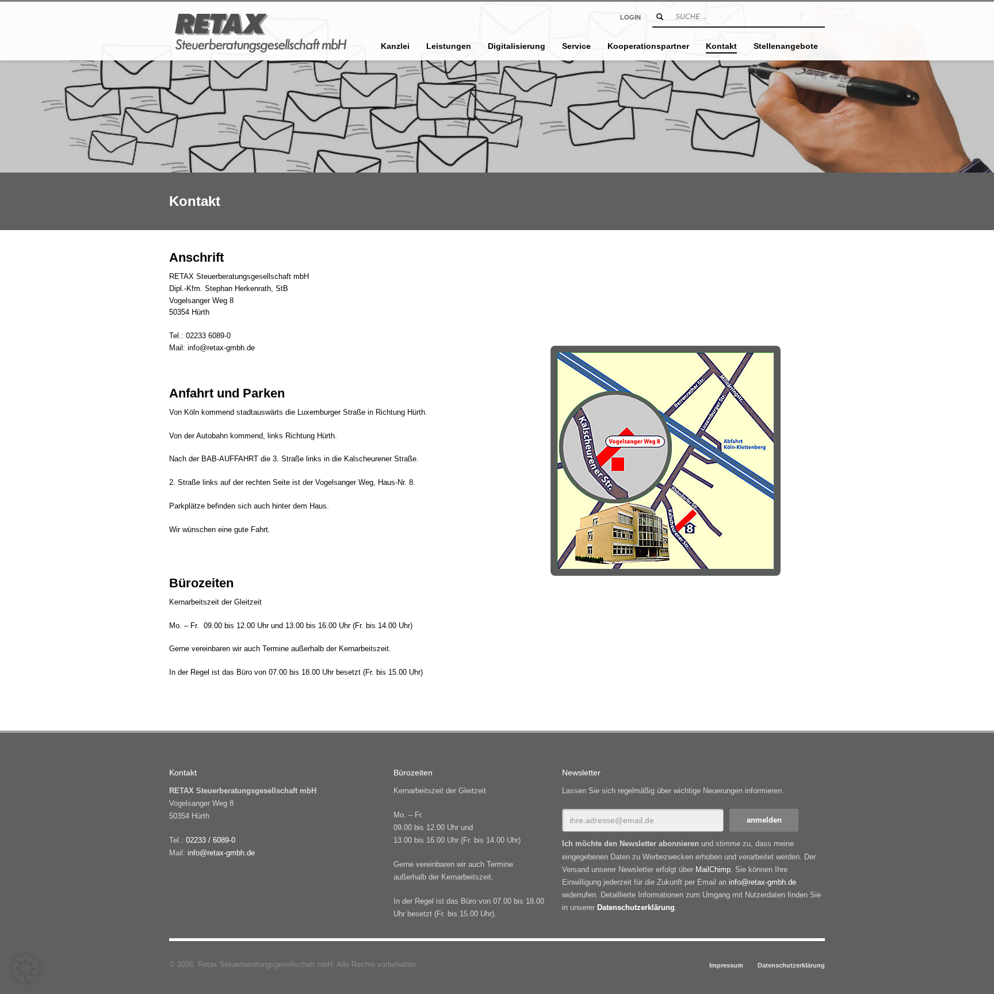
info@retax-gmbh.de (221, 347)
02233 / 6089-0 (210, 840)
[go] (660, 17)
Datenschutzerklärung (636, 907)
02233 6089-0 (208, 335)
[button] (25, 968)
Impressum (726, 965)
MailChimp (713, 869)
